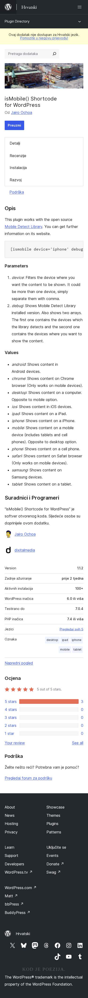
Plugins (52, 823)
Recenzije (18, 155)
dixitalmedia (25, 550)
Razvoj (16, 179)
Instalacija (18, 167)
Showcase (55, 807)
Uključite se (56, 847)
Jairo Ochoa (21, 112)
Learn (9, 847)
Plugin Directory (17, 21)
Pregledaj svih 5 (71, 629)
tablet (77, 649)
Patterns (53, 832)
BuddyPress (17, 912)
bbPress (14, 904)
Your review (15, 742)
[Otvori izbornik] (80, 7)
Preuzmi (14, 125)
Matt (11, 896)
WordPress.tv (19, 872)
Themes (53, 815)
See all (77, 742)
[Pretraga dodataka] (54, 53)
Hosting (11, 823)
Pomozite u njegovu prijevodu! (44, 38)
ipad (65, 640)
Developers (14, 864)
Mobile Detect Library (23, 226)
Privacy (11, 832)
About (10, 807)
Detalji (15, 143)
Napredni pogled (19, 663)
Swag (53, 872)
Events (52, 855)
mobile (65, 649)
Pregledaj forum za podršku (28, 778)
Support (11, 855)
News (10, 815)
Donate (55, 864)
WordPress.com (21, 887)
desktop (52, 640)
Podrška (16, 192)
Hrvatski (23, 933)
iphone (76, 640)
